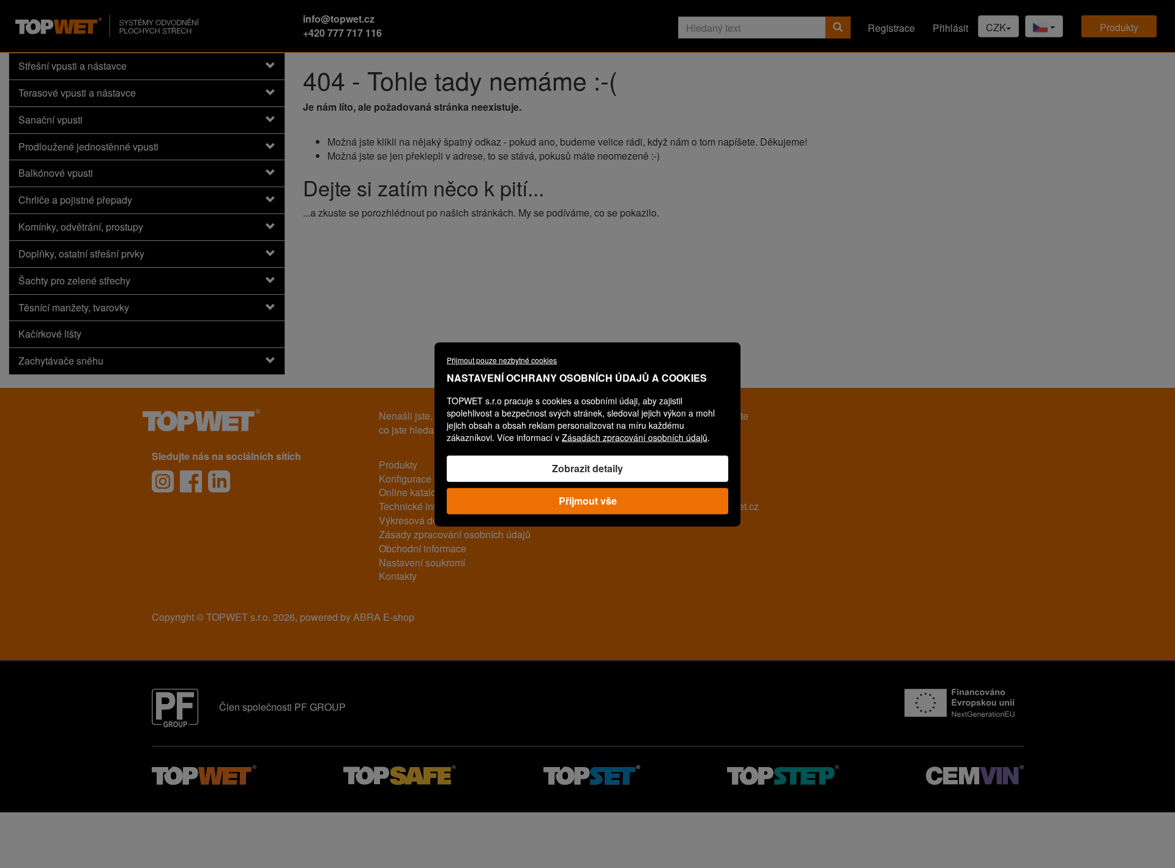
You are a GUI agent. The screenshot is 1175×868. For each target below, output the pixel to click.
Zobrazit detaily (587, 468)
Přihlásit (950, 28)
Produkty (1119, 27)
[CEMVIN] (974, 773)
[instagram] (163, 481)
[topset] (591, 773)
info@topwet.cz (339, 19)
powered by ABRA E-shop (357, 617)
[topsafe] (399, 773)
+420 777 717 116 (342, 33)
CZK (996, 27)
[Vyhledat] (838, 28)
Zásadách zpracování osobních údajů (634, 437)
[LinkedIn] (219, 481)
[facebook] (191, 481)
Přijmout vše (588, 500)
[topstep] (783, 773)
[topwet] (204, 773)
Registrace (891, 28)
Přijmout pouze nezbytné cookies (502, 359)
